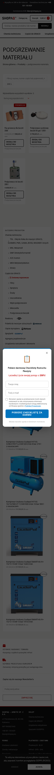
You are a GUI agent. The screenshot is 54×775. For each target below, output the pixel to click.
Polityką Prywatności (33, 406)
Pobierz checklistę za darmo (27, 413)
